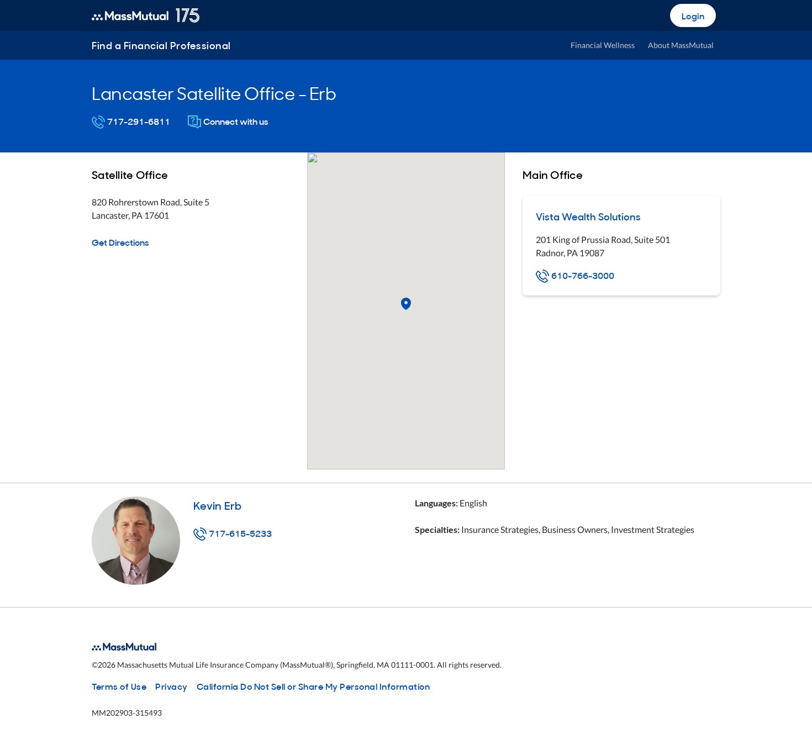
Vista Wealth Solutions (588, 216)
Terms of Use (119, 686)
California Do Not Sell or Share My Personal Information (313, 686)
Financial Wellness (603, 45)
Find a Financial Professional (161, 45)
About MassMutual (681, 45)
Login (693, 15)
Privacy (171, 686)
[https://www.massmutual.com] (145, 15)
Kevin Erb (217, 504)
